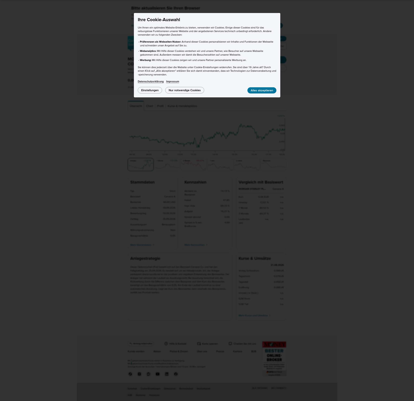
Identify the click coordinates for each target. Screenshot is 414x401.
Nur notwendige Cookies (185, 90)
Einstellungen (150, 90)
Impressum (172, 81)
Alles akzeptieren (262, 90)
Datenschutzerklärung (151, 81)
